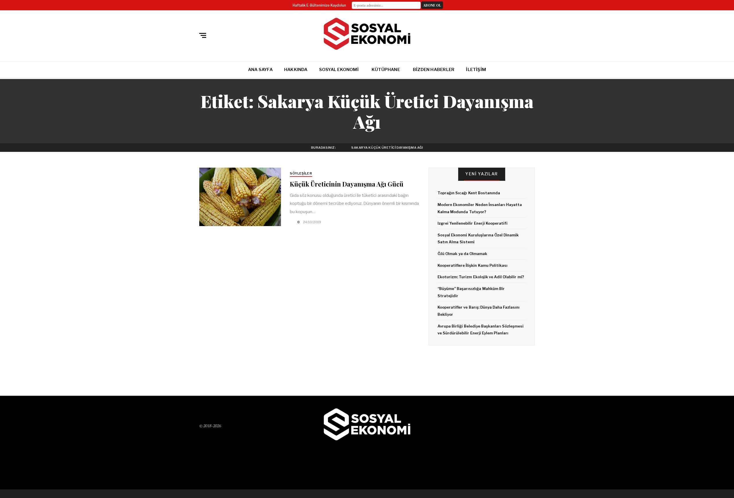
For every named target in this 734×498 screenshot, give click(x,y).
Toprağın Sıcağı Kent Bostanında (469, 193)
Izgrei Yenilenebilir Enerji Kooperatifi (472, 223)
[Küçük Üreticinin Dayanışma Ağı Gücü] (240, 197)
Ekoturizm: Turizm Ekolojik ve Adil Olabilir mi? (481, 277)
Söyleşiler (301, 173)
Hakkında (296, 69)
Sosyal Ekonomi (339, 69)
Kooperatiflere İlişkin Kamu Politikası (472, 265)
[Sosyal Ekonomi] (367, 34)
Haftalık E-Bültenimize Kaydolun (319, 5)
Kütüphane (386, 69)
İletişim (476, 69)
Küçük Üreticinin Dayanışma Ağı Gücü (346, 184)
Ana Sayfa (260, 69)
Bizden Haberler (433, 69)
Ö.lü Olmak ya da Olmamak (462, 253)
